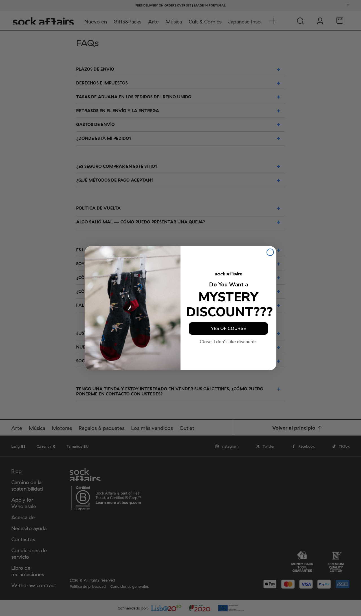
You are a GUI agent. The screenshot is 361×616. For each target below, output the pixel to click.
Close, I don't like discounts (228, 342)
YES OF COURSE (228, 328)
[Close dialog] (270, 252)
